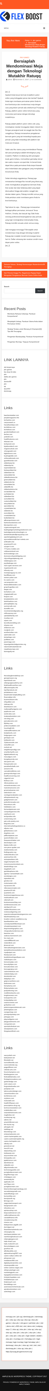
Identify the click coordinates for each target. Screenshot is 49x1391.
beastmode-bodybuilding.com (14, 695)
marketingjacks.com (11, 1272)
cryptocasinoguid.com (12, 527)
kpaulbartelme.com (11, 921)
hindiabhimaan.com (11, 1279)
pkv (5, 374)
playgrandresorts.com (12, 1021)
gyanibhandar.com (10, 460)
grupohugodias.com (11, 587)
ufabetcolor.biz (9, 482)
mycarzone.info (9, 885)
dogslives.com (9, 833)
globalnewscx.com (10, 831)
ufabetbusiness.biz (10, 477)
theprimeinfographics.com (13, 928)
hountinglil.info (9, 728)
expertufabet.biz (10, 468)
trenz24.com (8, 1148)
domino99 (7, 381)
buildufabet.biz (9, 518)
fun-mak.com (8, 938)
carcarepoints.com (10, 582)
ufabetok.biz (8, 511)
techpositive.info (10, 816)
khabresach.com (10, 1282)
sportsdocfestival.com (12, 1026)
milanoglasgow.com (11, 1239)
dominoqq (7, 391)
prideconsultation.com (12, 726)
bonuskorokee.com (11, 967)
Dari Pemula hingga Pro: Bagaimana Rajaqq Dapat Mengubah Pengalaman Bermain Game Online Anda (23, 274)
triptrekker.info (9, 878)
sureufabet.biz (9, 499)
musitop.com (8, 618)
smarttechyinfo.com (11, 752)
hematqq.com (30, 1339)
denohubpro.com (10, 843)
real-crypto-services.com (13, 565)
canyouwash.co (9, 422)
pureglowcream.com (11, 1186)
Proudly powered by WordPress (16, 1382)
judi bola (32, 1323)
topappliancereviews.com (13, 1275)
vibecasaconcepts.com (12, 888)
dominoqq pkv (28, 1317)
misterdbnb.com (10, 943)
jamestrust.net (9, 1146)
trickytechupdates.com (12, 1277)
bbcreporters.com (10, 525)
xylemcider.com (9, 635)
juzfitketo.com (9, 639)
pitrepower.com (9, 1258)
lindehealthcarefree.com (12, 685)
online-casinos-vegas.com (13, 1268)
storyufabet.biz (9, 503)
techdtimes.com (9, 427)
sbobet (38, 1336)
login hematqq (29, 1342)
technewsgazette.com (12, 1170)
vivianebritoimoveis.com (12, 1112)
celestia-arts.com (10, 1070)
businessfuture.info (11, 699)
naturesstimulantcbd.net (12, 647)
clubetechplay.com (10, 974)
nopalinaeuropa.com (11, 649)
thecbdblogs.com (10, 1284)
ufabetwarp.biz (9, 463)
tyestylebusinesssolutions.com (15, 950)
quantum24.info (9, 890)
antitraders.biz (9, 542)
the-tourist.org (9, 1124)
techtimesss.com (10, 1096)
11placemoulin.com (11, 742)
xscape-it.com (9, 546)
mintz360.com (9, 745)
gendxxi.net (8, 881)
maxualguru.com (10, 757)
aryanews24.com (10, 544)
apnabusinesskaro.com (12, 1289)
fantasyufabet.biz (10, 470)
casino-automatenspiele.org (14, 1139)
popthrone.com (9, 711)
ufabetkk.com (9, 1165)
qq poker (7, 389)
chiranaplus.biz (9, 1232)
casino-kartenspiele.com (13, 1136)
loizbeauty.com (9, 1153)
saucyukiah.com (10, 1055)
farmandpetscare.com (12, 809)
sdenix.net (7, 1120)
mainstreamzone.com (12, 788)
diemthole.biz (9, 1163)
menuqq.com (11, 1317)
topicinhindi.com (10, 680)
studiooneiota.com (10, 850)
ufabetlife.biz (8, 487)
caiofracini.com (9, 814)
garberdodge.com (10, 1081)
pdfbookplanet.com (11, 835)
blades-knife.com (10, 845)
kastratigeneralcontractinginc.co (15, 532)
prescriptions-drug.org (12, 1105)
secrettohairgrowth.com (12, 1191)
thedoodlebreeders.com (12, 585)
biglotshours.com (10, 453)
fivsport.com (8, 596)
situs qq (13, 1320)
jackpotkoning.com (10, 990)
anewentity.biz (9, 1179)
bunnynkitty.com (10, 1196)
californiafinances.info (12, 1215)
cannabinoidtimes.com (12, 771)
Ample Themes (24, 1384)
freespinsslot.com (10, 764)
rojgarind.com (9, 778)
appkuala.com (9, 1182)
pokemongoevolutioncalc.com (14, 1007)
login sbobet (30, 1336)
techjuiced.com (9, 444)
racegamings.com (10, 1012)
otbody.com (8, 1143)
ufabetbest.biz (9, 496)
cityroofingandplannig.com (13, 558)
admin (10, 79)
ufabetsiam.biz (9, 472)
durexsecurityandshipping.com (15, 556)
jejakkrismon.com (10, 1160)
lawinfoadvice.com (10, 601)
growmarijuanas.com (11, 790)
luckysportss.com (10, 998)
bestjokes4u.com (10, 733)
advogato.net (8, 1127)
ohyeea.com (8, 625)
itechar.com (8, 434)
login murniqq (18, 1342)
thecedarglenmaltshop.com (14, 676)
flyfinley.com (8, 723)
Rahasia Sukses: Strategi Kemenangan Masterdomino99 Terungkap (24, 265)
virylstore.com (9, 1098)
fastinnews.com (9, 983)
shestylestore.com (10, 1029)
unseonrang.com (10, 819)
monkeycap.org (9, 1117)
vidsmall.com (8, 900)
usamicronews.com (11, 1002)
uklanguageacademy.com (13, 683)
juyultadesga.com (10, 563)
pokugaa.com (9, 1017)
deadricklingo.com (10, 866)
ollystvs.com (8, 828)
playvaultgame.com (11, 1019)
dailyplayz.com (9, 979)
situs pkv (15, 1323)
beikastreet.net (9, 1058)
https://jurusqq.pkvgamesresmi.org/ (19, 1352)
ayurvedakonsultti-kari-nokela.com (16, 539)
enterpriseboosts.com (12, 1134)
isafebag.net (8, 1129)
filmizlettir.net (8, 1060)
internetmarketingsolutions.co (14, 826)
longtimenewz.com (10, 995)
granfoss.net (8, 1248)
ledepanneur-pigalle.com (13, 1225)
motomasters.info (10, 883)
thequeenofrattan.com (12, 840)
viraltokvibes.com (10, 1110)
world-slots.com (9, 714)
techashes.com (9, 420)
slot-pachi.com (9, 761)
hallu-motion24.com (11, 1244)
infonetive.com (9, 1208)
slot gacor (24, 1323)
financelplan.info (10, 697)
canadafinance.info (11, 1217)
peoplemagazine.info (11, 418)
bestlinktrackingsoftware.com (14, 957)
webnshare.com (9, 792)
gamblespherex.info (11, 871)
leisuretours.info (9, 804)
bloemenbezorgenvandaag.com (15, 1189)
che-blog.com (9, 718)
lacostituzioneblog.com (12, 623)
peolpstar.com (9, 1089)
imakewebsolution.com (12, 716)
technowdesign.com (11, 554)
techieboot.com (9, 429)
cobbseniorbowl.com (11, 551)
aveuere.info (8, 769)
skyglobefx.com (9, 869)
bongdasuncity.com (11, 759)
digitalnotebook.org (11, 754)
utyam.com (8, 620)
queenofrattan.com (11, 838)
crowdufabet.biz (9, 515)
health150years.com (11, 1103)
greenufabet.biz (9, 480)
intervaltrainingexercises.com (14, 948)
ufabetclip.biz (8, 465)
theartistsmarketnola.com (13, 1229)
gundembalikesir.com (11, 432)
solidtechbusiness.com (12, 909)
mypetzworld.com (10, 568)
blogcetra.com (9, 823)
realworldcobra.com (11, 854)
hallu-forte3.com (10, 1241)
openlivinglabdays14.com (13, 537)
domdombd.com (10, 976)
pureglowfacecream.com (13, 1172)
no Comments (36, 79)
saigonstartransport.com (13, 1203)
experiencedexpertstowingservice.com (18, 914)
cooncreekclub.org (10, 1065)
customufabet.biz (10, 501)
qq (5, 386)
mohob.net (8, 747)
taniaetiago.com (9, 637)
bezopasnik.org (9, 1198)
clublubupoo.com (10, 959)
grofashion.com (9, 1005)
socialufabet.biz (9, 491)
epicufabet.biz (9, 506)
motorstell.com (9, 1101)
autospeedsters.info (11, 859)
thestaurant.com (10, 955)
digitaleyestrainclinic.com (13, 1263)
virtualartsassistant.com (12, 926)
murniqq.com (19, 1339)
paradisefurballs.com (11, 766)
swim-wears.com (10, 1084)
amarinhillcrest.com (11, 1122)
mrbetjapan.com (10, 1177)
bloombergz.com (10, 1132)
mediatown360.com (11, 1260)
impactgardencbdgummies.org (15, 644)
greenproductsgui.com (12, 773)
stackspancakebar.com (12, 1234)
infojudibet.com (9, 702)
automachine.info (10, 857)
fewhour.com (8, 781)
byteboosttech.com (11, 446)
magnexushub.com (11, 449)
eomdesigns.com (10, 876)
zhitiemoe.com (9, 627)
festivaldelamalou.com (12, 1077)
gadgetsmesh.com (10, 800)
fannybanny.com (10, 986)
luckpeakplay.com (10, 1000)
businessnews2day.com (12, 902)
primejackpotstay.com (12, 1014)
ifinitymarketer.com (11, 988)
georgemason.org (10, 678)
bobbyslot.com (9, 740)
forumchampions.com (12, 1072)
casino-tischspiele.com (12, 1141)
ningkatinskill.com (10, 594)
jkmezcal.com (9, 945)
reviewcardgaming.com (12, 912)
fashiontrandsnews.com (12, 522)
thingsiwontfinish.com (11, 1031)
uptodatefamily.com (11, 616)
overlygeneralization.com (13, 795)
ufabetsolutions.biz (10, 489)
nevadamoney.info (10, 1220)
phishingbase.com (10, 1010)
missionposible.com (11, 1265)
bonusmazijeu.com (11, 962)
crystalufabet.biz (10, 508)
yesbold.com (8, 437)
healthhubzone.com (11, 439)
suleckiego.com (9, 1291)
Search (6, 286)
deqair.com (8, 589)
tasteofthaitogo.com (11, 1194)
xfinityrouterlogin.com (11, 1270)
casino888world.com (11, 940)
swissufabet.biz (9, 475)
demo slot (10, 1326)
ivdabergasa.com (10, 561)
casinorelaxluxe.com (11, 971)
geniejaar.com (9, 738)
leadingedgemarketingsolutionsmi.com (18, 530)
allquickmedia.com (10, 1167)
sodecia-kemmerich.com (13, 936)
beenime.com (9, 933)
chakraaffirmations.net (12, 730)
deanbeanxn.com (10, 707)
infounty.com (8, 570)
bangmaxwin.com (10, 1206)
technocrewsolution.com (12, 1108)
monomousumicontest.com (13, 864)
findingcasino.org (10, 852)
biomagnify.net (9, 651)
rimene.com (8, 1222)
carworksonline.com (11, 1093)
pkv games (24, 57)
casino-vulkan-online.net (13, 1256)
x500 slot (18, 1326)
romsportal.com (9, 1024)
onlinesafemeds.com (11, 458)
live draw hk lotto (10, 372)
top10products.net (10, 690)
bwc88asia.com (9, 575)
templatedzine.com (11, 599)
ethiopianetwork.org (11, 797)
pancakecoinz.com (10, 721)
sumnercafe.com (10, 606)
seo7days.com (9, 1184)
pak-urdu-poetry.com (11, 821)
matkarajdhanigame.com (13, 709)
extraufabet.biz (9, 484)
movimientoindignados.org (13, 611)
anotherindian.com (10, 632)
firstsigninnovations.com (12, 1079)
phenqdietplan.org (10, 604)
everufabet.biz (9, 513)
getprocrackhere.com (11, 981)
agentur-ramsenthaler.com (13, 874)
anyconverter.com (10, 1155)
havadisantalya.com (11, 425)
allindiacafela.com (10, 1251)
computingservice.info (12, 812)
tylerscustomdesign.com (12, 1091)
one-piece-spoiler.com (12, 847)
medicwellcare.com (11, 897)
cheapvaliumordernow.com (13, 931)
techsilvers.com (9, 592)
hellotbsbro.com (9, 807)
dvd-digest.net (9, 1227)
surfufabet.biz (9, 494)
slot (42, 1323)
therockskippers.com (11, 1246)
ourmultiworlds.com (11, 1062)
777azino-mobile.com (11, 549)
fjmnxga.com (8, 1201)
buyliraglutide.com (10, 456)
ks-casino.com (9, 580)
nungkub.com (9, 630)
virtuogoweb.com (10, 451)
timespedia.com (9, 1158)
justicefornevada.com (11, 802)
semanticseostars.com (12, 785)
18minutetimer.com (11, 783)
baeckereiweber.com (11, 415)
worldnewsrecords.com (12, 905)
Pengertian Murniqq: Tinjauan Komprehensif (23, 342)
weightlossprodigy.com (12, 749)
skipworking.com (10, 1151)
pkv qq (19, 1317)
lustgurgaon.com (10, 735)
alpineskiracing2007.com (13, 1253)
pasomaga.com (9, 642)
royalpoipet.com (9, 952)
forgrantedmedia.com (11, 1086)
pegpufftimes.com (10, 1067)
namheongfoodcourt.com (13, 1237)
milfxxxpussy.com (10, 613)
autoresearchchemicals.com (14, 1287)
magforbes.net (9, 1115)
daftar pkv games (10, 377)
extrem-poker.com (10, 577)
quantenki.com (9, 893)
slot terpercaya (9, 367)
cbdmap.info (8, 704)
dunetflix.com (9, 608)
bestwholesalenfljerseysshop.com (16, 534)
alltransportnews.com (11, 520)
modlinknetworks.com (12, 993)
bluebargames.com (11, 1074)
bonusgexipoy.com (10, 969)
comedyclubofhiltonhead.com (14, 924)
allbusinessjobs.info (11, 687)
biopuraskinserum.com (12, 1213)
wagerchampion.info (11, 862)
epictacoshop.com (10, 1210)
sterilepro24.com (10, 907)
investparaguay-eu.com (12, 573)
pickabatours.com (10, 692)
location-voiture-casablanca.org (15, 919)
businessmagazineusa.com (14, 895)
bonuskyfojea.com (10, 964)
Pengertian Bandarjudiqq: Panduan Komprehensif (25, 337)
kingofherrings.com (11, 1174)
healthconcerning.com (12, 776)
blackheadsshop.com (11, 916)
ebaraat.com (8, 441)
